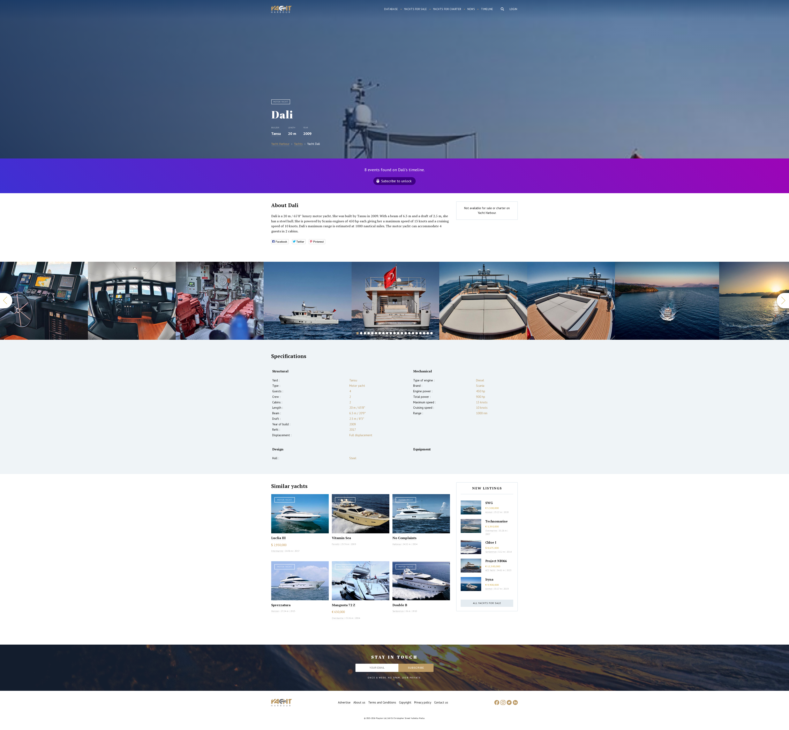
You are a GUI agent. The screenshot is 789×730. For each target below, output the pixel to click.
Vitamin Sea (341, 538)
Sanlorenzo (398, 611)
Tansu (276, 133)
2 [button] (361, 333)
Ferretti (335, 544)
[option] (44, 301)
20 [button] (428, 333)
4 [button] (368, 333)
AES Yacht (490, 570)
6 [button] (376, 333)
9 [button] (387, 333)
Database (391, 9)
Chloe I (490, 542)
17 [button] (416, 333)
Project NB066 (496, 561)
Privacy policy (422, 702)
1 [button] (357, 333)
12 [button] (398, 333)
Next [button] (783, 300)
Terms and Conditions (382, 702)
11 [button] (394, 333)
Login (513, 9)
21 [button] (431, 333)
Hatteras (396, 544)
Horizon (275, 611)
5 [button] (372, 333)
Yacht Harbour (281, 10)
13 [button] (402, 333)
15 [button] (409, 333)
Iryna (489, 579)
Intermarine (277, 551)
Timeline (487, 9)
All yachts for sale (487, 603)
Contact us (441, 702)
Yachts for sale (415, 9)
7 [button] (379, 333)
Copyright (405, 702)
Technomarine (496, 521)
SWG (489, 503)
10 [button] (391, 333)
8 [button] (383, 333)
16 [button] (413, 333)
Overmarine (338, 618)
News (471, 9)
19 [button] (424, 333)
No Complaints (404, 538)
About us (359, 702)
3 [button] (365, 333)
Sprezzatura (281, 605)
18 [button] (420, 333)
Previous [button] (6, 300)
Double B (399, 605)
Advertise (344, 702)
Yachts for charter (447, 9)
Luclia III (278, 538)
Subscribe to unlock (396, 181)
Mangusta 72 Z (343, 605)
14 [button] (405, 333)
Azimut (488, 512)
